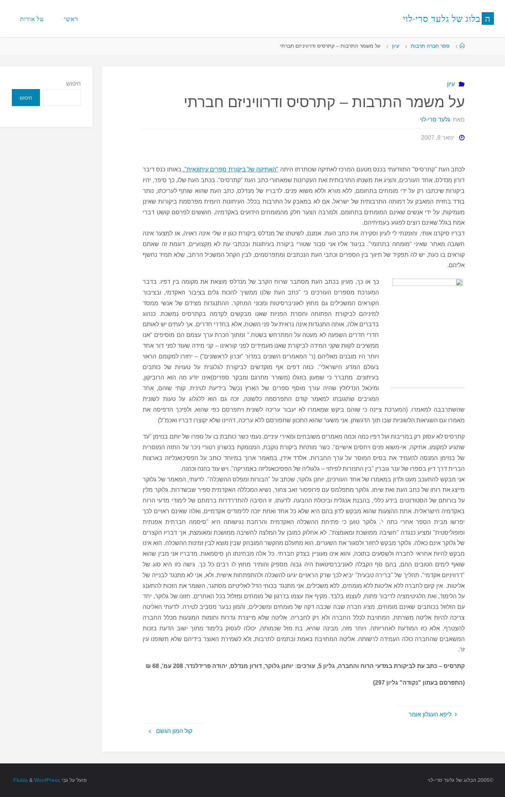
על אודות (32, 18)
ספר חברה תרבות (430, 46)
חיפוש (74, 83)
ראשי (71, 18)
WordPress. (36, 780)
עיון (395, 46)
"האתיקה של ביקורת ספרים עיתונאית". (230, 169)
